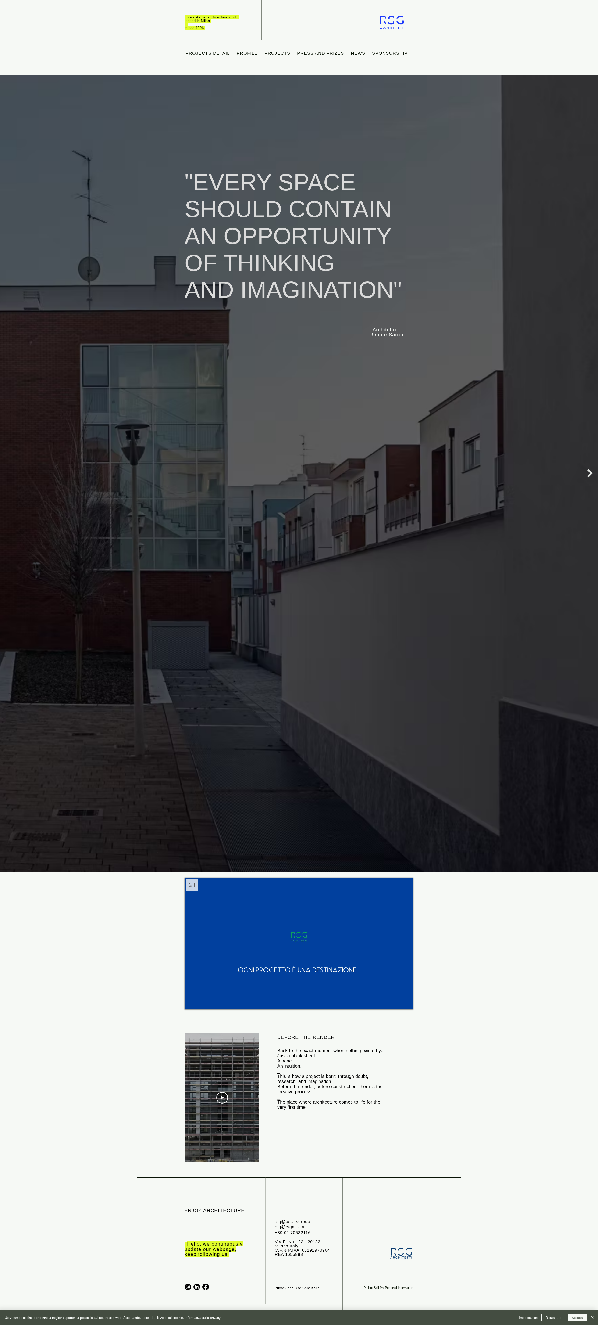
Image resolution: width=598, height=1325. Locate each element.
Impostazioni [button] (528, 1317)
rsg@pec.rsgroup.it (294, 1221)
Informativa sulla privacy (203, 1317)
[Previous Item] (8, 473)
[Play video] (222, 1098)
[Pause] (191, 1003)
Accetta (577, 1317)
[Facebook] (205, 1287)
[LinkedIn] (196, 1287)
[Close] (592, 1317)
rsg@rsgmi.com (291, 1226)
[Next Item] (590, 473)
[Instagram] (188, 1287)
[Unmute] (199, 1003)
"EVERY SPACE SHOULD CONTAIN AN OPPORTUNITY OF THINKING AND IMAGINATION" (293, 236)
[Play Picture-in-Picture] (399, 1003)
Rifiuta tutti (553, 1317)
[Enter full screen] (407, 1003)
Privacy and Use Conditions (297, 1288)
